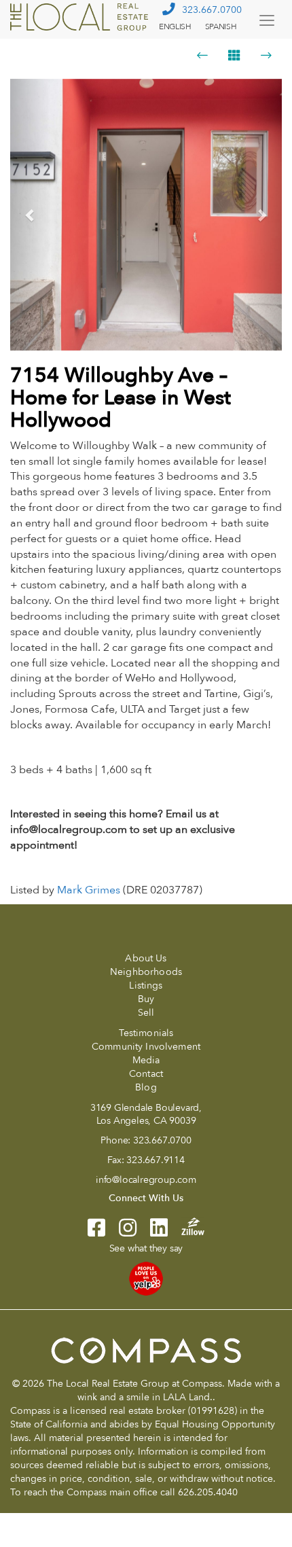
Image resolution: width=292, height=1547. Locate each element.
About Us (145, 958)
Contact (146, 1073)
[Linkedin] (152, 1232)
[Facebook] (96, 1232)
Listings (145, 985)
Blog (146, 1087)
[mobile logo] (80, 17)
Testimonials (146, 1033)
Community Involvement (146, 1046)
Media (146, 1060)
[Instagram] (120, 1232)
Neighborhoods (146, 971)
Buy (146, 999)
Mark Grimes (88, 890)
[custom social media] (186, 1225)
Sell (146, 1012)
